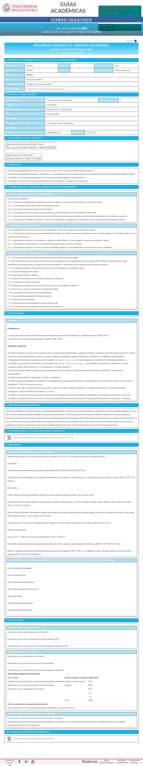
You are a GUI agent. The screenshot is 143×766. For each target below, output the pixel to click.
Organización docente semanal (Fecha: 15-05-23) (33, 738)
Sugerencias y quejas (134, 761)
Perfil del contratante (121, 761)
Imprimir (130, 41)
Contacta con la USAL (9, 761)
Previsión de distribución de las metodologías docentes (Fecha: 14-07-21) (43, 437)
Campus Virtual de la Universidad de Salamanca (45, 89)
